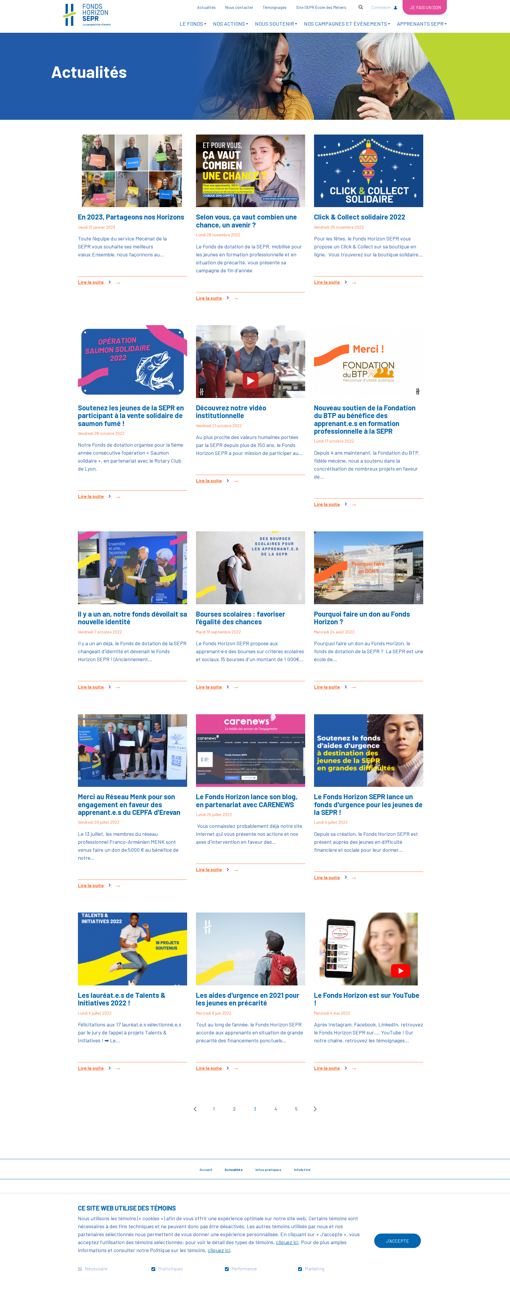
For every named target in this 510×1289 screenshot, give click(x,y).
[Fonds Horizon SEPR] (87, 15)
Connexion (381, 7)
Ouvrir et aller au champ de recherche (360, 7)
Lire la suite (104, 282)
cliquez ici (287, 1242)
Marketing (314, 1268)
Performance (244, 1268)
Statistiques (170, 1268)
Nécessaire (96, 1268)
